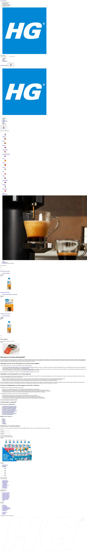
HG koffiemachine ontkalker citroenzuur (26, 367)
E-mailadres (2, 433)
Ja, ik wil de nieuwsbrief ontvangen (6, 435)
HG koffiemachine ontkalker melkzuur (12, 367)
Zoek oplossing (2, 55)
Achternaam (2, 431)
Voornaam (2, 429)
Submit (2, 437)
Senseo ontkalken (26, 371)
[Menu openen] (0, 67)
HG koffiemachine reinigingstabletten (28, 369)
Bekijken (2, 296)
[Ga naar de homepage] (43, 30)
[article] (43, 281)
